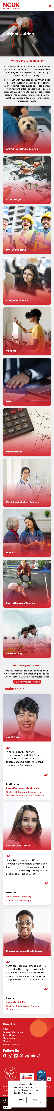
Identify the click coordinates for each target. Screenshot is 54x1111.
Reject (35, 1100)
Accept (20, 1100)
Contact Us (8, 1090)
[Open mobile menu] (49, 6)
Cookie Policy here (23, 1093)
